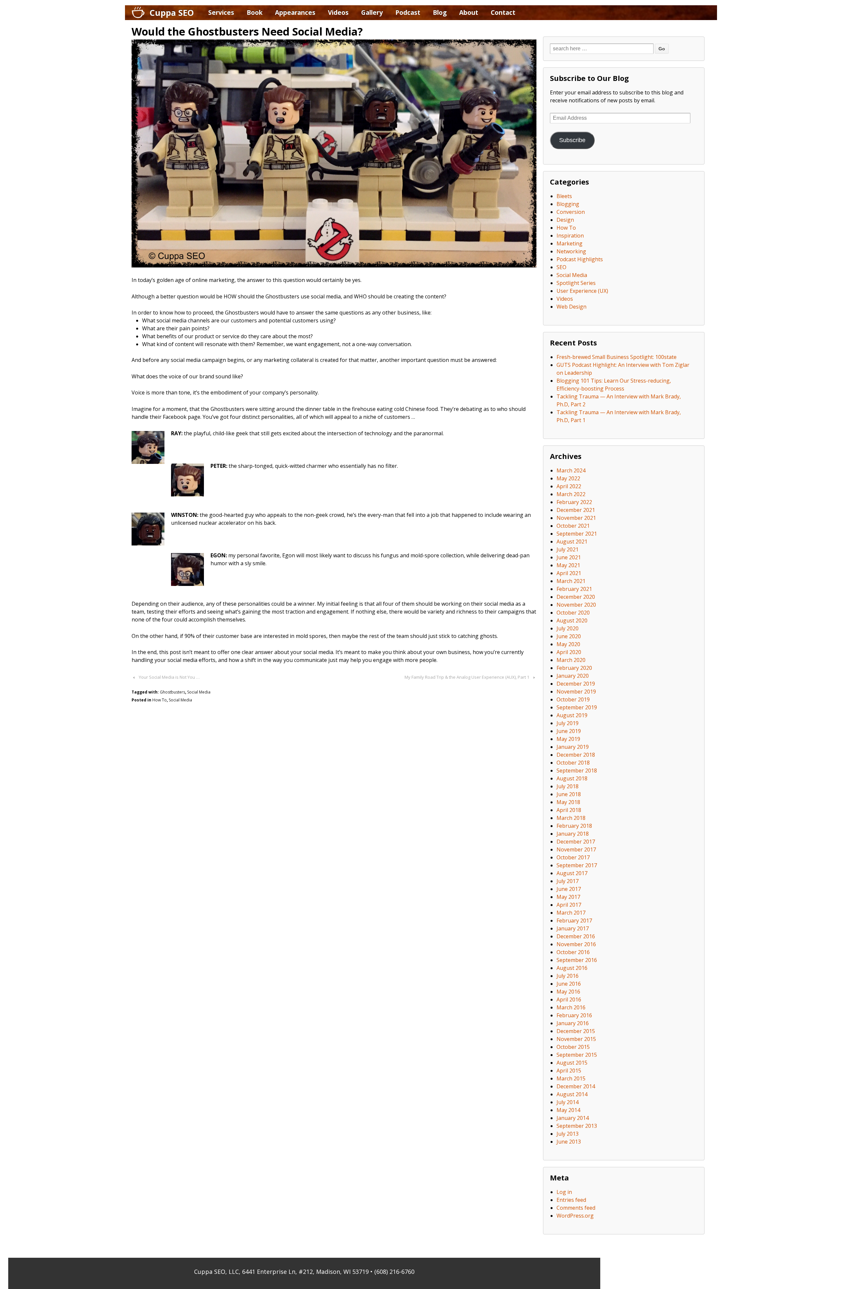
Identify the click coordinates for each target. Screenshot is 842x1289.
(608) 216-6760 (394, 1272)
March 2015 (571, 1078)
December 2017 (576, 841)
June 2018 (569, 794)
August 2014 (572, 1094)
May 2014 (568, 1110)
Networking (571, 251)
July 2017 (568, 881)
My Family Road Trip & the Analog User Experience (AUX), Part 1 (467, 677)
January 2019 (573, 746)
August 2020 (572, 620)
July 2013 (568, 1133)
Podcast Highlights (580, 259)
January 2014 (573, 1118)
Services (221, 12)
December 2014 (576, 1086)
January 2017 (573, 928)
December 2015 (576, 1031)
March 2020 (571, 660)
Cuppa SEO (172, 12)
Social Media (198, 692)
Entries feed (571, 1199)
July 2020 (568, 628)
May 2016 (568, 991)
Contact (503, 12)
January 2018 (573, 833)
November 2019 (576, 691)
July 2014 (568, 1102)
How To (159, 700)
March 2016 (571, 1007)
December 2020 (576, 596)
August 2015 (572, 1062)
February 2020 (574, 667)
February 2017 (574, 920)
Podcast (407, 12)
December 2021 (576, 510)
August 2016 (572, 968)
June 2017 (569, 889)
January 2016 (573, 1023)
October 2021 (573, 525)
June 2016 (569, 983)
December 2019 (576, 683)
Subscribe (572, 140)
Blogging (568, 204)
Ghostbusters (172, 692)
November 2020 (576, 604)
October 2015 (573, 1046)
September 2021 (577, 533)
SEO (561, 267)
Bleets (564, 196)
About (468, 12)
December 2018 (576, 754)
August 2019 (572, 715)
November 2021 (576, 517)
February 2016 (574, 1015)
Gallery (372, 12)
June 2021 (569, 557)
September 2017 (577, 865)
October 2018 (573, 762)
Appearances (295, 12)
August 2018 (572, 778)
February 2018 (574, 825)
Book (254, 12)
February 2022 (574, 502)
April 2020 (569, 652)
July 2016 (568, 975)
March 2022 (571, 494)
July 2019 (568, 723)
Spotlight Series (576, 283)
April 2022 (569, 486)
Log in (564, 1192)
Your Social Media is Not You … (169, 677)
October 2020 (573, 612)
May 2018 (568, 802)
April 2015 (569, 1070)
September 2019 (577, 707)
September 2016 (577, 960)
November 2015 (576, 1039)
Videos (338, 12)
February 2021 (574, 589)
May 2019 (568, 739)
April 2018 (569, 810)
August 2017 (572, 873)
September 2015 (577, 1054)
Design (565, 219)
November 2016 (576, 944)
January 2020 (573, 675)
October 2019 (573, 699)
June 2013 (569, 1141)
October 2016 (573, 952)
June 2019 (569, 731)
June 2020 (569, 636)
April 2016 (569, 999)
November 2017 (576, 849)
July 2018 (568, 786)
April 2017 (569, 904)
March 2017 (571, 912)
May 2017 (568, 896)
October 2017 (573, 857)
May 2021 (568, 565)
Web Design (571, 306)
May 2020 (568, 644)
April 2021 (569, 573)
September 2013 (577, 1125)
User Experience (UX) (582, 290)
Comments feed (576, 1207)
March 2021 (571, 581)
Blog (440, 12)
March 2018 (571, 817)
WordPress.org (575, 1215)
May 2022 (568, 478)
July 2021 (568, 549)
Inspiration (570, 235)
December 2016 (576, 936)
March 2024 (571, 470)
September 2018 (577, 770)
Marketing (569, 243)
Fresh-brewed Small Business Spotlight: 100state (617, 357)
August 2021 (572, 541)
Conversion (571, 211)
